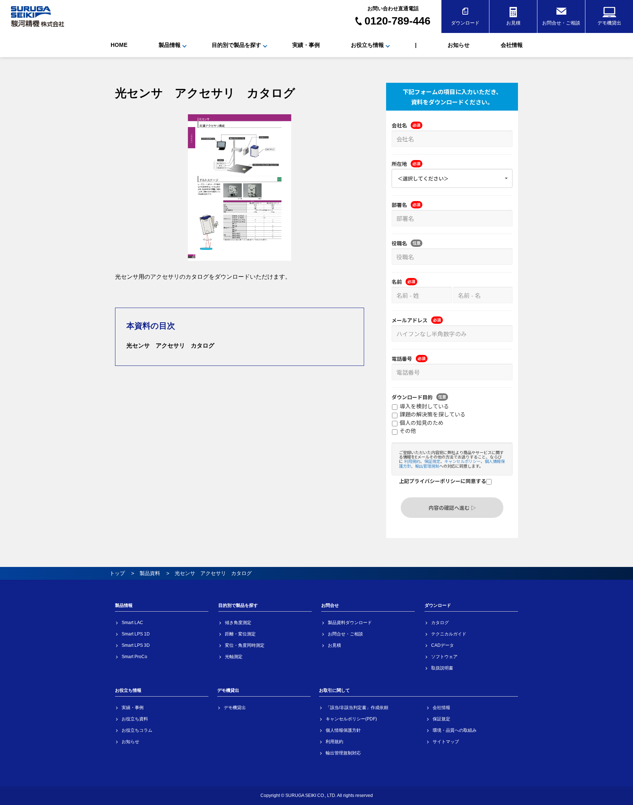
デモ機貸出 (609, 23)
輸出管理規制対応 (343, 753)
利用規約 (334, 741)
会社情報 (512, 45)
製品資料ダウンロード (350, 622)
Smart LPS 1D (136, 634)
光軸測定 (234, 656)
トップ (117, 573)
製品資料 (150, 573)
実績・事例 (306, 45)
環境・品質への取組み (455, 730)
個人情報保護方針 (343, 730)
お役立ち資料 (135, 718)
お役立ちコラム (137, 730)
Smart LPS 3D (136, 645)
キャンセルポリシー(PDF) (351, 718)
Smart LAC (132, 622)
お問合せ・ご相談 (561, 23)
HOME (119, 45)
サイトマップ (446, 741)
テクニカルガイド (448, 634)
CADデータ (442, 645)
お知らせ (459, 45)
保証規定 (441, 718)
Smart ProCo (134, 656)
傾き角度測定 (238, 622)
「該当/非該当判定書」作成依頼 (357, 707)
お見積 (513, 23)
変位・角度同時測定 (244, 645)
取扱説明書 (442, 668)
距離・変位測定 (240, 634)
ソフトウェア (444, 656)
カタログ (440, 622)
